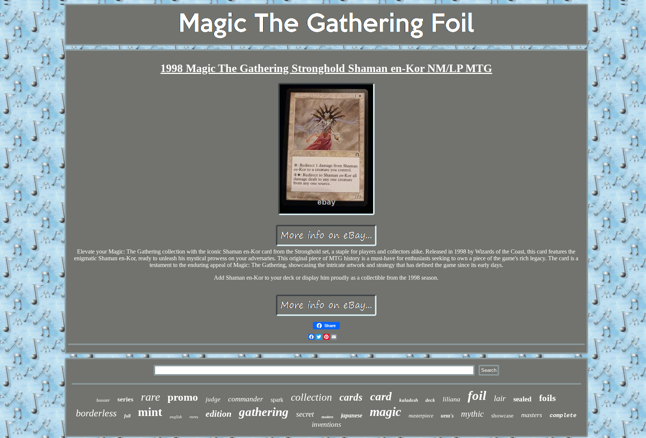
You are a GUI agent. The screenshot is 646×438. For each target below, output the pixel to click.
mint (150, 412)
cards (351, 397)
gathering (264, 412)
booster (103, 400)
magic (385, 412)
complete (563, 416)
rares (194, 416)
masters (531, 415)
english (176, 416)
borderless (96, 413)
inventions (326, 424)
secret (305, 414)
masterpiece (421, 416)
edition (218, 414)
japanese (351, 415)
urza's (447, 416)
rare (150, 397)
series (125, 399)
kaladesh (408, 400)
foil (477, 395)
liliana (451, 399)
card (381, 396)
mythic (472, 414)
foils (547, 398)
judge (213, 399)
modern (327, 417)
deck (430, 400)
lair (500, 398)
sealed (522, 399)
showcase (502, 416)
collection (311, 397)
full (127, 416)
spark (277, 400)
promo (182, 397)
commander (245, 399)
